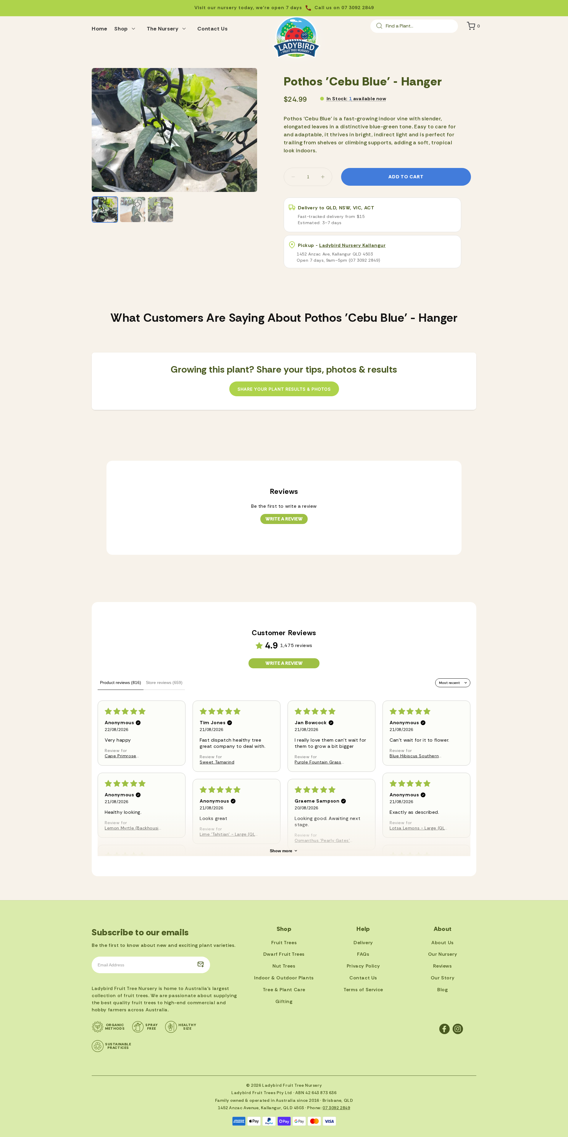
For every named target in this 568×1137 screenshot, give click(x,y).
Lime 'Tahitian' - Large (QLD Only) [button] (229, 834)
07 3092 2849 (336, 1107)
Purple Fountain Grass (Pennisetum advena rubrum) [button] (318, 762)
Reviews (442, 966)
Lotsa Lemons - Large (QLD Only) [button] (419, 828)
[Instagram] (458, 1029)
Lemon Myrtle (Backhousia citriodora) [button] (133, 828)
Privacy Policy (363, 966)
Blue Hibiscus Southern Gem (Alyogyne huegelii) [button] (416, 755)
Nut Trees (283, 966)
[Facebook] (444, 1029)
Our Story (442, 978)
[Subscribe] (200, 965)
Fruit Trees (284, 942)
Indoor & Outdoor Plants (284, 978)
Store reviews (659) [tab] (164, 682)
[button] (127, 28)
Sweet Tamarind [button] (217, 762)
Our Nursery (442, 954)
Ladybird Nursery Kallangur (352, 245)
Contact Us (363, 978)
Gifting (283, 1001)
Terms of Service (363, 989)
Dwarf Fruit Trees (284, 954)
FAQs (363, 954)
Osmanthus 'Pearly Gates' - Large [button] (324, 840)
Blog (442, 989)
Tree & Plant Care (284, 989)
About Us (442, 942)
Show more (281, 850)
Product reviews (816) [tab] (120, 682)
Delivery (363, 942)
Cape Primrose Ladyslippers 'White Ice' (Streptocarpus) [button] (130, 755)
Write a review (284, 519)
